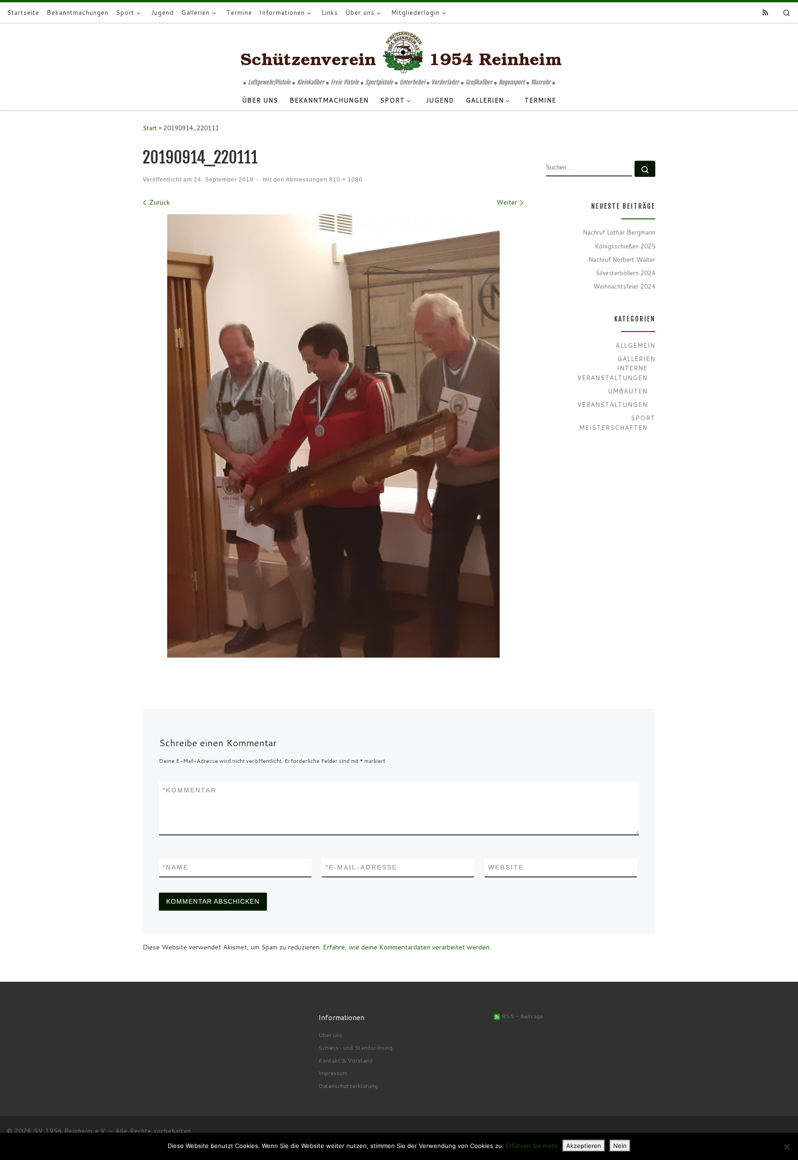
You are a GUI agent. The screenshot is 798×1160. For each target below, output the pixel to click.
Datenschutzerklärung (348, 1085)
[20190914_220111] (333, 436)
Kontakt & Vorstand (345, 1060)
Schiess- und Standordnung (355, 1047)
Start (150, 127)
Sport (643, 417)
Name (175, 867)
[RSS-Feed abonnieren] (765, 13)
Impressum (333, 1073)
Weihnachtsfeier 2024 (624, 286)
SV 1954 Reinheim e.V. (70, 1131)
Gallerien (636, 358)
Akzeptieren (583, 1145)
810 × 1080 (345, 179)
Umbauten (627, 391)
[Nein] (786, 1146)
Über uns (330, 1035)
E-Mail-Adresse (361, 867)
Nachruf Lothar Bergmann (619, 232)
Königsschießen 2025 (625, 246)
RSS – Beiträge (521, 1016)
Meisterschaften (613, 427)
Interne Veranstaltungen (612, 372)
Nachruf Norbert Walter (621, 259)
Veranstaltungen (612, 404)
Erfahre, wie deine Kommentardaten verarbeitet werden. (407, 947)
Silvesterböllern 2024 (625, 272)
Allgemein (635, 345)
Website (506, 867)
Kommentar (190, 790)
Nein (620, 1145)
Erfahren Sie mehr (532, 1145)
